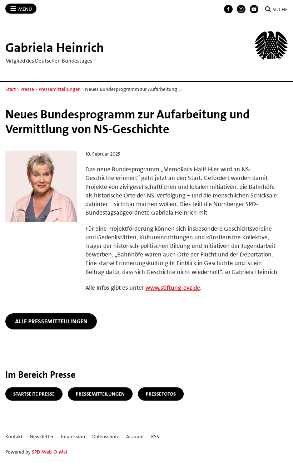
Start (10, 89)
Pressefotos (161, 394)
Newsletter (42, 436)
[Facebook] (228, 9)
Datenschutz (105, 436)
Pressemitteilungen (60, 89)
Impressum (73, 436)
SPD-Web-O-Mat (50, 452)
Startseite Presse (34, 394)
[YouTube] (254, 9)
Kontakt (14, 436)
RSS (155, 436)
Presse (27, 89)
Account (135, 436)
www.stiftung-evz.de (172, 288)
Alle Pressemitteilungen (51, 321)
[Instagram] (241, 9)
